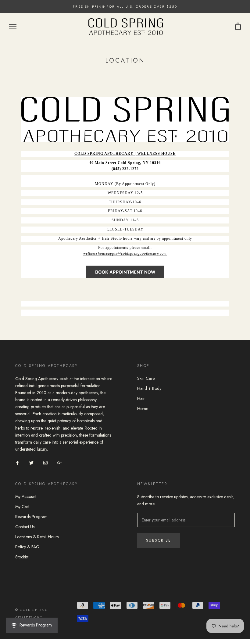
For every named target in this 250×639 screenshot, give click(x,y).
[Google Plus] (59, 462)
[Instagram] (45, 462)
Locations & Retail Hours (37, 537)
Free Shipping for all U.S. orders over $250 (125, 6)
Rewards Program (31, 517)
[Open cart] (238, 26)
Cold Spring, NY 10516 (139, 163)
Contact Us (24, 527)
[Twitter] (31, 462)
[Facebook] (17, 462)
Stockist (21, 557)
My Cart (22, 506)
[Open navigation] (12, 26)
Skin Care (146, 378)
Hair (141, 398)
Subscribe (158, 540)
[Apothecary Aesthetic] (125, 272)
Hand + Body (149, 388)
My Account (25, 496)
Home (142, 408)
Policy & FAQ (27, 547)
